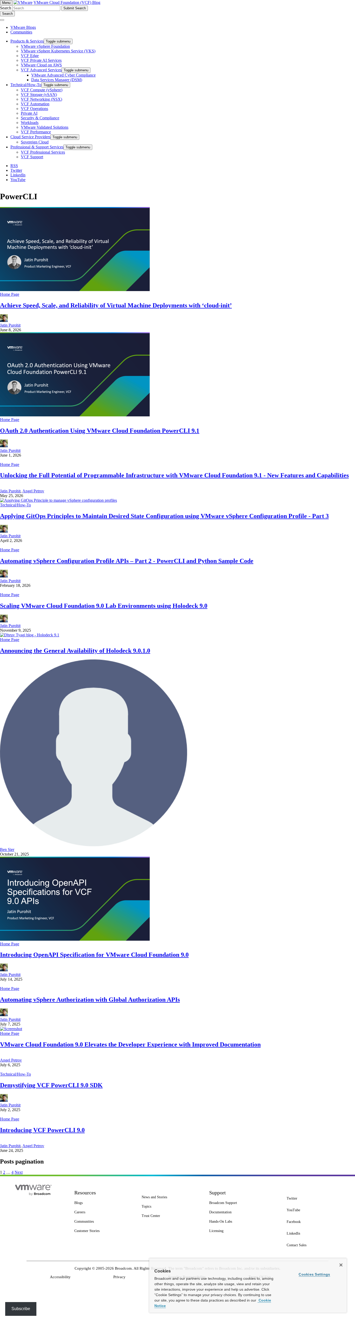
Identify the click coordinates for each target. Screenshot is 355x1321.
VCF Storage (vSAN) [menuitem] (39, 94)
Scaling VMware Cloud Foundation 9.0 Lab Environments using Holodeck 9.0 (103, 605)
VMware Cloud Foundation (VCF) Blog (67, 2)
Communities (21, 32)
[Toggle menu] (2, 20)
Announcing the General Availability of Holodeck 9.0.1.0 (75, 650)
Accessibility (60, 1277)
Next (19, 1172)
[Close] (341, 1265)
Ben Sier (7, 849)
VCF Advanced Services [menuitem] (41, 70)
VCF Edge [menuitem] (30, 55)
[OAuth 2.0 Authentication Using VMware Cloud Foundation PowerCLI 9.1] (75, 415)
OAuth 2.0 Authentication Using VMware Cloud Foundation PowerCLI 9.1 (99, 430)
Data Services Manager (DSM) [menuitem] (56, 80)
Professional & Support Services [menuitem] (36, 147)
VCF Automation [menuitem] (35, 104)
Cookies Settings (314, 1274)
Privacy (119, 1277)
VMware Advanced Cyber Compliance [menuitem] (63, 75)
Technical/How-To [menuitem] (25, 84)
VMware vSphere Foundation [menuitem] (45, 46)
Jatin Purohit (10, 325)
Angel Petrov (33, 491)
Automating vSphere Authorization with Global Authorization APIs (90, 999)
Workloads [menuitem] (29, 122)
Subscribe (20, 1308)
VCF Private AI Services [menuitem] (41, 60)
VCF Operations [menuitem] (34, 108)
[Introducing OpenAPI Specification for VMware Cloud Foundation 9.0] (75, 939)
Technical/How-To (15, 505)
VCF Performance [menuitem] (36, 132)
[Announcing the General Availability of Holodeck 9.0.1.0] (29, 635)
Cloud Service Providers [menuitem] (30, 137)
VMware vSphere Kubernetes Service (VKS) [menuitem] (58, 51)
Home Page (9, 294)
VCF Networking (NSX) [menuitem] (41, 99)
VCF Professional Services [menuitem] (43, 152)
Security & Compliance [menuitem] (40, 118)
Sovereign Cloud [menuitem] (35, 142)
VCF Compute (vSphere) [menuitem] (41, 90)
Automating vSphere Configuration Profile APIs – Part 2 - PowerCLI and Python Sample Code (126, 561)
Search (5, 8)
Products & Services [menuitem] (27, 41)
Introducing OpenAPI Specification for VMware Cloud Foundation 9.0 (94, 954)
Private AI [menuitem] (29, 113)
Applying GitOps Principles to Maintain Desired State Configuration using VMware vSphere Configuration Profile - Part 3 (164, 516)
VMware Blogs (23, 27)
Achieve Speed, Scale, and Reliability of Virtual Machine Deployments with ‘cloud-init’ (116, 305)
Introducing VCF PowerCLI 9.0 (42, 1130)
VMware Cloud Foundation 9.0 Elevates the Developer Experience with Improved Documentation (130, 1044)
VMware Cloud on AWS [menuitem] (41, 65)
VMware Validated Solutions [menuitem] (44, 127)
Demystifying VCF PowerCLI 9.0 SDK (51, 1085)
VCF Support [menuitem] (32, 157)
